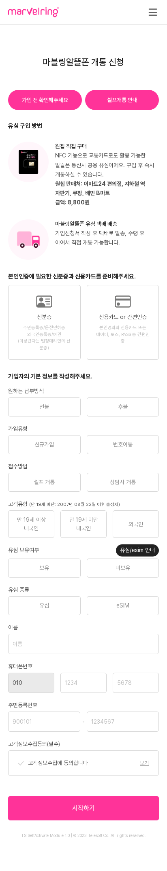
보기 (144, 763)
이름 (13, 627)
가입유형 (18, 428)
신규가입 (44, 444)
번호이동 (123, 444)
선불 (44, 407)
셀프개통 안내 (122, 100)
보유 (44, 568)
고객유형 (64, 504)
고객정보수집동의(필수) (34, 744)
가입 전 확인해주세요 (45, 100)
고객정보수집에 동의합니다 (58, 763)
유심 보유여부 (23, 550)
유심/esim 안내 (137, 550)
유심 (44, 605)
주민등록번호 (22, 705)
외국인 (135, 524)
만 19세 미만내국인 (83, 523)
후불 (123, 407)
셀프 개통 (44, 482)
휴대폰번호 (20, 666)
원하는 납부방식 (26, 391)
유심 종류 (18, 589)
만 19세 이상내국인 (31, 523)
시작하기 (83, 808)
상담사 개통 (123, 482)
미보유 (123, 568)
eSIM (122, 605)
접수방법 (18, 466)
